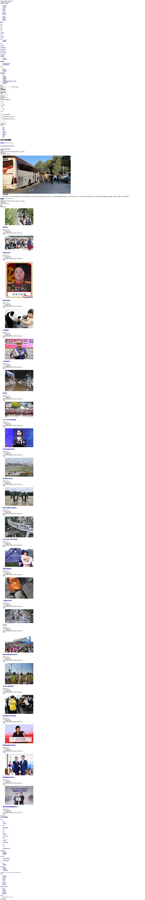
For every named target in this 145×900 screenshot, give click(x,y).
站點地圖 (4, 71)
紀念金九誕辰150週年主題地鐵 (10, 539)
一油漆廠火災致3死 (7, 600)
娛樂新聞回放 (3, 49)
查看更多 (4, 92)
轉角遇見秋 (5, 227)
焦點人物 (4, 58)
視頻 (1, 43)
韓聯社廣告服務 (6, 64)
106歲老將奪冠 (6, 361)
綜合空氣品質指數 (4, 99)
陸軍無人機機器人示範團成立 (10, 507)
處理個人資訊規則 (4, 886)
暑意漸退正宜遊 (6, 252)
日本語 (4, 880)
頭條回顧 (2, 45)
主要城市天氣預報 (6, 63)
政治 (1, 26)
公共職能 (4, 77)
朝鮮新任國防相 (6, 300)
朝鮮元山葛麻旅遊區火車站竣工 (10, 654)
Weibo (4, 16)
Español (4, 882)
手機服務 (4, 69)
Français (4, 883)
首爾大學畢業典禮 (7, 568)
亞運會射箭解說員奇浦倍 (9, 449)
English (4, 879)
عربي (4, 881)
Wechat (4, 17)
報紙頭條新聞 (3, 51)
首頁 (4, 75)
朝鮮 (1, 34)
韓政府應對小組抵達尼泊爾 (9, 715)
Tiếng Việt (4, 884)
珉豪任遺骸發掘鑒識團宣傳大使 (10, 806)
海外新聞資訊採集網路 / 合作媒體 (9, 81)
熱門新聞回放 (3, 47)
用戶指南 (4, 83)
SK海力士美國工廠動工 (8, 686)
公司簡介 (4, 76)
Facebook (4, 18)
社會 (1, 30)
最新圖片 (4, 40)
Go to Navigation (9, 0)
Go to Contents (3, 0)
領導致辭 (4, 78)
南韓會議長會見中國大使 (9, 777)
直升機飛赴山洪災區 (7, 478)
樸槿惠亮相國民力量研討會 (9, 745)
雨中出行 (5, 625)
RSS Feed (4, 20)
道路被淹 (5, 393)
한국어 (4, 878)
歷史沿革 (4, 79)
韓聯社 (1, 88)
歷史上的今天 (3, 53)
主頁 (1, 817)
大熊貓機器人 (6, 330)
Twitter (4, 19)
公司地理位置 (5, 82)
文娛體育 (2, 32)
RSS (3, 68)
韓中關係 (4, 134)
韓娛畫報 (4, 41)
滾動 (1, 24)
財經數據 (4, 59)
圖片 (1, 39)
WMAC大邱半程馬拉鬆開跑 (9, 419)
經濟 (1, 28)
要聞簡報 (4, 854)
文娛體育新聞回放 (6, 848)
